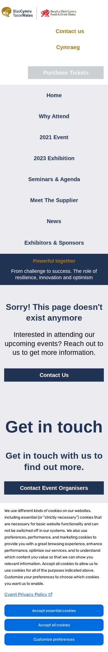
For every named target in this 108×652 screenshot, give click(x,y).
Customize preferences (54, 639)
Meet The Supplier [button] (54, 200)
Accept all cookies (54, 625)
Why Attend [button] (54, 116)
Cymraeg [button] (68, 47)
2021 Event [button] (54, 137)
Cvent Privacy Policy (26, 594)
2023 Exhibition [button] (54, 158)
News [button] (54, 221)
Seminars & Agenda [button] (54, 179)
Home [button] (54, 95)
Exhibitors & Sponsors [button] (54, 243)
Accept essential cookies (54, 610)
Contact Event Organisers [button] (54, 488)
